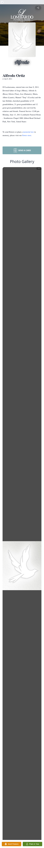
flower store (26, 135)
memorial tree (28, 132)
